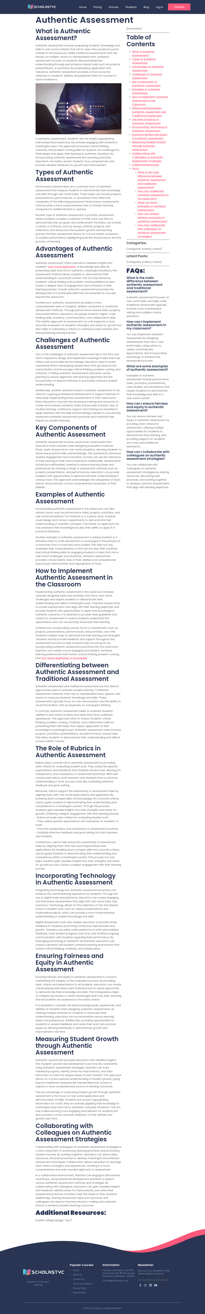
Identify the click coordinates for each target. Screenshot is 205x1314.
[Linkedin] (150, 1285)
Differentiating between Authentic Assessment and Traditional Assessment (149, 111)
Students (131, 7)
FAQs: (135, 168)
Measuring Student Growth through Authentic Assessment (149, 145)
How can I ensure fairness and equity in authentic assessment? (152, 217)
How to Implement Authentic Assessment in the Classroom (150, 100)
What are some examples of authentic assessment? (152, 206)
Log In (159, 7)
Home (82, 7)
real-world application (62, 266)
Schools (114, 7)
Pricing (97, 7)
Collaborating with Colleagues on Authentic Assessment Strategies (147, 157)
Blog (146, 7)
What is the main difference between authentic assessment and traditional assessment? (152, 180)
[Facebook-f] (140, 1285)
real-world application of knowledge (64, 658)
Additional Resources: (145, 164)
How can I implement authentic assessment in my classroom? (153, 194)
